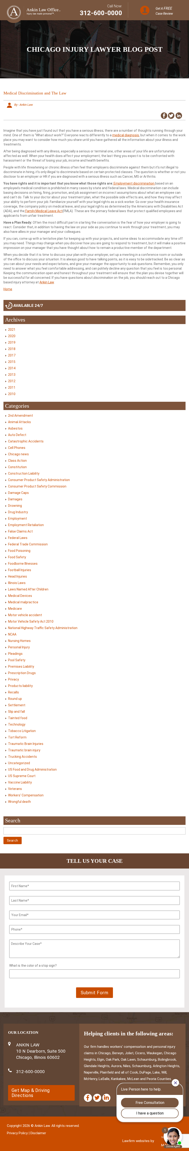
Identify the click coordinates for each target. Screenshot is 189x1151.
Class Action (17, 460)
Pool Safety (16, 660)
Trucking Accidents (22, 756)
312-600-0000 (101, 13)
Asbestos (15, 428)
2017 (11, 355)
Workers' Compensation (26, 795)
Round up (15, 699)
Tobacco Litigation (22, 731)
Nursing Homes (19, 641)
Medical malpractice (23, 602)
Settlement (16, 705)
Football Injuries (19, 570)
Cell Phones (16, 448)
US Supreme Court (21, 776)
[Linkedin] (106, 1098)
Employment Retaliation (26, 525)
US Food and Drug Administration (32, 769)
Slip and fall (16, 711)
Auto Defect (17, 435)
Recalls (13, 692)
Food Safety (17, 557)
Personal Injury (19, 647)
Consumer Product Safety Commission (37, 486)
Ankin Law (46, 282)
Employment (17, 518)
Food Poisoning (19, 551)
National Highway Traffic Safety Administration (42, 628)
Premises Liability (21, 666)
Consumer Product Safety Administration (39, 480)
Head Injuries (17, 576)
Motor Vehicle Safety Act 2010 (30, 621)
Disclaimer (38, 1133)
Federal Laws (17, 538)
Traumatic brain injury (24, 750)
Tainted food (17, 718)
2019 (11, 342)
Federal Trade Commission (28, 544)
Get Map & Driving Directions (31, 1093)
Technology (16, 724)
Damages (15, 499)
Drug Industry (18, 512)
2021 (11, 329)
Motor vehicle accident (25, 615)
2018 (11, 349)
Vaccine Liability (20, 782)
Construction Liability (23, 473)
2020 (11, 336)
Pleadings (15, 653)
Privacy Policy (17, 1133)
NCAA (12, 634)
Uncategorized (19, 763)
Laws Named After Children (28, 589)
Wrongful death (19, 801)
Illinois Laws (17, 583)
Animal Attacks (19, 422)
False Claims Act (20, 531)
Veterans (15, 789)
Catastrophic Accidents (26, 441)
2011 (11, 387)
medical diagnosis (125, 135)
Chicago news (18, 454)
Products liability (20, 686)
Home (7, 289)
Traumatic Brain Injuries (25, 744)
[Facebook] (88, 1098)
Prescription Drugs (22, 673)
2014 (11, 368)
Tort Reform (17, 737)
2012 (11, 381)
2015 (11, 362)
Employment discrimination (134, 183)
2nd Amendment (20, 415)
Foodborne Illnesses (23, 563)
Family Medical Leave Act (43, 211)
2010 (11, 394)
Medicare (15, 608)
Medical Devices (20, 596)
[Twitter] (97, 1098)
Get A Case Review (164, 10)
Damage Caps (18, 493)
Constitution (17, 467)
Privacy (13, 679)
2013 (11, 374)
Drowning (15, 505)
